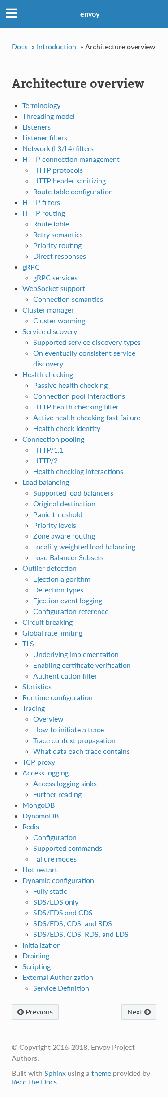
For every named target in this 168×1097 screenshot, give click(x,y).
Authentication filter (65, 675)
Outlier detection (49, 568)
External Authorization (57, 977)
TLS (28, 643)
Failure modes (55, 858)
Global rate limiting (52, 632)
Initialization (41, 944)
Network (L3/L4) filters (58, 148)
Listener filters (44, 137)
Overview (48, 718)
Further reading (57, 794)
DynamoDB (40, 815)
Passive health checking (70, 385)
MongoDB (38, 805)
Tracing (33, 708)
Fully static (50, 891)
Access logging (45, 772)
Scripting (36, 966)
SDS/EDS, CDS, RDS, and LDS (81, 934)
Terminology (41, 105)
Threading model (48, 116)
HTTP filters (41, 202)
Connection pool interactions (79, 396)
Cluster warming (59, 320)
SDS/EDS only (55, 901)
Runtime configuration (57, 697)
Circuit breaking (47, 622)
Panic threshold (57, 514)
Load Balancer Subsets (68, 557)
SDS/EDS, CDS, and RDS (72, 923)
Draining (35, 955)
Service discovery (49, 331)
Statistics (37, 686)
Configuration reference (70, 611)
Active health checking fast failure (86, 417)
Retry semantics (58, 234)
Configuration (55, 837)
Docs (20, 46)
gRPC (31, 266)
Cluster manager (48, 309)
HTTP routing (43, 213)
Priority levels (54, 525)
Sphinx (55, 1073)
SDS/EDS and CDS (63, 912)
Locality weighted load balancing (84, 546)
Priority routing (57, 245)
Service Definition (61, 988)
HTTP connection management (71, 159)
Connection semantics (68, 299)
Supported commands (67, 848)
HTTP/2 (45, 460)
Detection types (58, 589)
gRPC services (55, 277)
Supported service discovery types (87, 342)
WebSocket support (53, 288)
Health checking (47, 374)
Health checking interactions (78, 471)
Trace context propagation (74, 740)
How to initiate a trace (68, 729)
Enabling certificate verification (82, 665)
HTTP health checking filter (76, 406)
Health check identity (66, 428)
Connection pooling (53, 439)
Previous (38, 1011)
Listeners (36, 126)
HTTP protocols (58, 169)
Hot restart (39, 869)
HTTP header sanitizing (69, 180)
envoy (89, 13)
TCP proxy (38, 761)
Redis (30, 826)
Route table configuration (73, 191)
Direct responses (59, 256)
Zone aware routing (64, 535)
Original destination (64, 503)
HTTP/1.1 (48, 449)
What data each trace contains (81, 751)
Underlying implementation (76, 654)
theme (101, 1073)
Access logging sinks (65, 783)
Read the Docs (34, 1081)
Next (135, 1011)
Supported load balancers (73, 492)
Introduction (56, 46)
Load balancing (45, 482)
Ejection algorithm (61, 579)
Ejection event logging (67, 600)
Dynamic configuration (58, 880)
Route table (51, 223)
